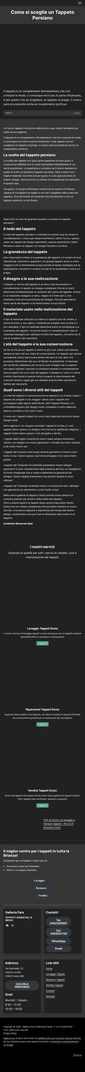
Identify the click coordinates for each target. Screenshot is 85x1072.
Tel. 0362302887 (58, 922)
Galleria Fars (9, 1038)
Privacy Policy (10, 1033)
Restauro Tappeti (55, 979)
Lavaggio (39, 880)
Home (49, 968)
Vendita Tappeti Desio (42, 790)
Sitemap (50, 996)
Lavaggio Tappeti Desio (42, 628)
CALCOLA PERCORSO (22, 985)
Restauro (41, 888)
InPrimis (77, 1038)
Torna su (77, 1055)
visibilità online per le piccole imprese (55, 1038)
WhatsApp (58, 941)
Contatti (50, 990)
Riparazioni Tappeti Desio (42, 709)
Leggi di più (43, 644)
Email (58, 948)
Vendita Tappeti (54, 985)
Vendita (43, 895)
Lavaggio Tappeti (55, 974)
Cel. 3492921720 (58, 932)
